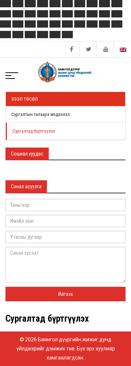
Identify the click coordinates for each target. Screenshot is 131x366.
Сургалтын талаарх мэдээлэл (40, 114)
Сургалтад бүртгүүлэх (33, 131)
